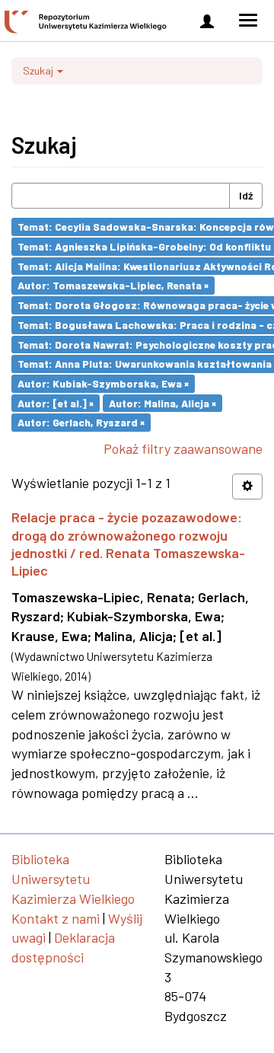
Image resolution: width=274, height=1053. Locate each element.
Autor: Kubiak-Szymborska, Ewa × (103, 383)
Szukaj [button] (39, 70)
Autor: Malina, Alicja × (162, 402)
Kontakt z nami (55, 918)
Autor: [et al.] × (56, 402)
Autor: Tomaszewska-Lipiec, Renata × (113, 285)
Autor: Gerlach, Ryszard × (81, 422)
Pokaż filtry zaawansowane (183, 448)
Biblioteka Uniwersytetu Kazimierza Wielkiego (73, 878)
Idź (246, 195)
